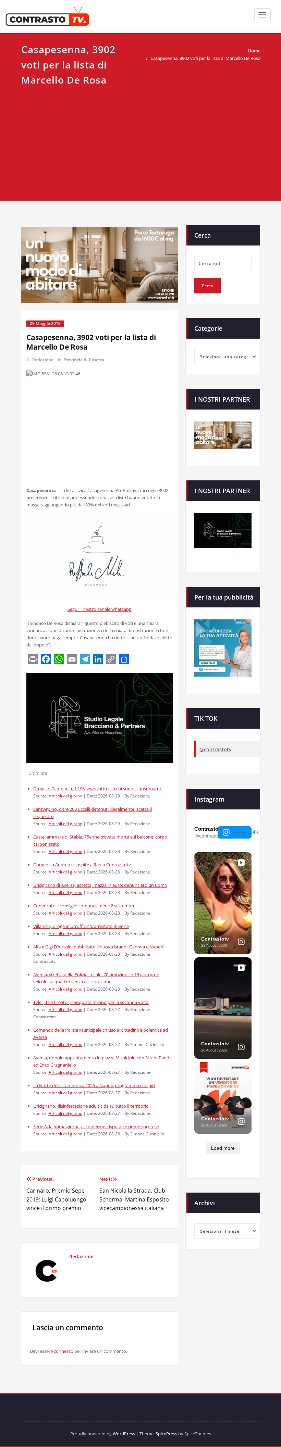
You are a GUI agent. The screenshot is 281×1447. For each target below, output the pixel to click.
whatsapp (121, 609)
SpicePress (166, 1434)
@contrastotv (215, 749)
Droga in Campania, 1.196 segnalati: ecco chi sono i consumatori (97, 788)
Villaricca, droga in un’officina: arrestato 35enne (81, 926)
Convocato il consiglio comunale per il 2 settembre (84, 906)
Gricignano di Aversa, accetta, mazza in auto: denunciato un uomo (100, 885)
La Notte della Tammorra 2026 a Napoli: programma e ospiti (94, 1085)
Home (254, 51)
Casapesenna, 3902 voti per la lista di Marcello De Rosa (205, 58)
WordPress (124, 1434)
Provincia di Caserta (83, 360)
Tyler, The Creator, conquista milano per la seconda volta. (91, 1002)
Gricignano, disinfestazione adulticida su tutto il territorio (91, 1106)
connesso (63, 1351)
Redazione (42, 360)
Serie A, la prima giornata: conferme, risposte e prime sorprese (96, 1126)
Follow (239, 832)
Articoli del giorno (65, 795)
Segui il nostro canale (89, 609)
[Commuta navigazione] (262, 14)
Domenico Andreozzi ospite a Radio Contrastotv (82, 864)
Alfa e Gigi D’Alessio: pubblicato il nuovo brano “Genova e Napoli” (98, 947)
